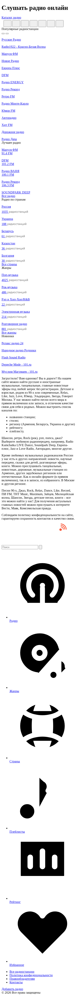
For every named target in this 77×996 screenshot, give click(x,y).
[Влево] (3, 33)
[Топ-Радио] (38, 543)
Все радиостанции (21, 971)
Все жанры (9, 332)
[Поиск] (40, 547)
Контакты (16, 982)
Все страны (9, 264)
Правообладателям (22, 978)
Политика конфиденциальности (31, 975)
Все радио (8, 196)
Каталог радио (11, 17)
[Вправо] (7, 33)
